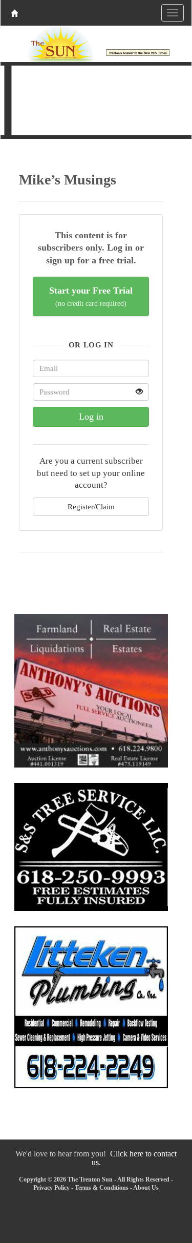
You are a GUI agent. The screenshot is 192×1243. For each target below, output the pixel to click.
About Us (146, 1187)
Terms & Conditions (102, 1187)
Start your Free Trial (91, 296)
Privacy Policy (51, 1187)
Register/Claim (91, 506)
